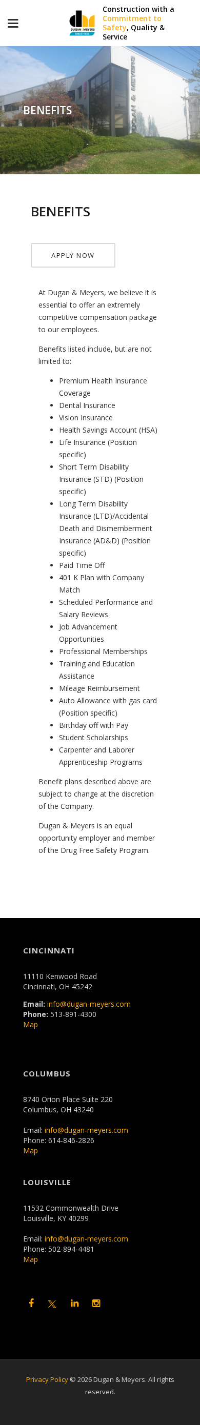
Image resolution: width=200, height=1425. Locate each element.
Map (30, 1024)
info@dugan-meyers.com (89, 1004)
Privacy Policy (47, 1379)
